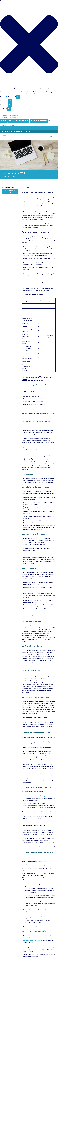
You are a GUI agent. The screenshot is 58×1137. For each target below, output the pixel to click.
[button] (29, 44)
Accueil (4, 176)
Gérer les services (4, 114)
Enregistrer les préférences (39, 120)
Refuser (11, 120)
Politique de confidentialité (7, 125)
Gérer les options (4, 112)
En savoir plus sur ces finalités (8, 117)
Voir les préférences (22, 120)
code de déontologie (40, 796)
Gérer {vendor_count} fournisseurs (9, 115)
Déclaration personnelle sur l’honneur (33, 940)
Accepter (3, 120)
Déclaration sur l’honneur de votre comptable (35, 945)
